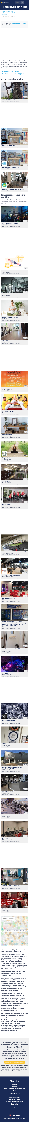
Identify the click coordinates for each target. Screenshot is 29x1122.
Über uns (14, 1084)
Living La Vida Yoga (7, 458)
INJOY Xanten (5, 744)
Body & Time (5, 340)
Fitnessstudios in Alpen (19, 23)
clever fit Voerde (6, 909)
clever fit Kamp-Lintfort (8, 598)
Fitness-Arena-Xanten (7, 791)
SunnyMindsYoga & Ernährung (10, 317)
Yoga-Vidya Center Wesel (8, 411)
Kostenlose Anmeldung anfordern (14, 1062)
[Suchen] (22, 2)
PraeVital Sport (6, 388)
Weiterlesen (6, 68)
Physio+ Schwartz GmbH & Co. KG (10, 167)
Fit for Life (5, 838)
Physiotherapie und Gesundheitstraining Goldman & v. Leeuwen (12, 768)
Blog (14, 1090)
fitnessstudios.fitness (7, 11)
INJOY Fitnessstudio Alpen (9, 99)
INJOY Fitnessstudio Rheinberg (10, 223)
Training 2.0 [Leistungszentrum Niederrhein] (14, 552)
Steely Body (5, 673)
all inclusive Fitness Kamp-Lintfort (11, 575)
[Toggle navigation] (26, 2)
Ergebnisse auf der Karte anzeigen (14, 931)
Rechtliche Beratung (14, 1099)
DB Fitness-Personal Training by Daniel (12, 885)
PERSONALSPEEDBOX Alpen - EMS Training (13, 189)
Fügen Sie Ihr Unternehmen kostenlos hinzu (14, 1088)
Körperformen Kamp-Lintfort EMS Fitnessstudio (11, 649)
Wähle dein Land (15, 1115)
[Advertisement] (14, 44)
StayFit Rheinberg (6, 481)
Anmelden (14, 1086)
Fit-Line (4, 294)
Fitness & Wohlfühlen (7, 504)
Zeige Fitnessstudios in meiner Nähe (19, 73)
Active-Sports (5, 271)
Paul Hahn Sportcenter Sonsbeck (10, 815)
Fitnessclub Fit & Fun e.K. (8, 720)
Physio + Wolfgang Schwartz (9, 145)
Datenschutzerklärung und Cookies (14, 1101)
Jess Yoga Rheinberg (7, 434)
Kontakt (14, 1107)
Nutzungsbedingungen (14, 1097)
